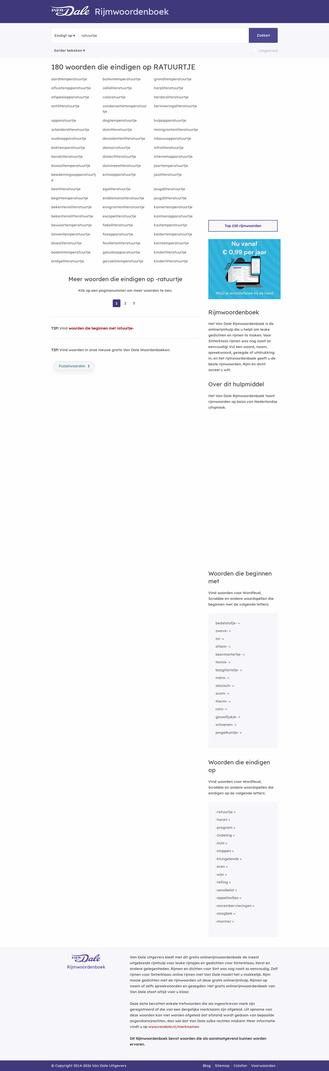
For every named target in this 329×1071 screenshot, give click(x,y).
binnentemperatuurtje (70, 234)
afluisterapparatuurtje (71, 88)
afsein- (222, 646)
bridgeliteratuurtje (67, 261)
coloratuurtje (114, 97)
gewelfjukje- (226, 717)
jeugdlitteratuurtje (170, 198)
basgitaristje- (227, 670)
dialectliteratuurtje (119, 156)
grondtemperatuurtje (172, 79)
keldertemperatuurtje (173, 234)
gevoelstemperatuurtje (123, 261)
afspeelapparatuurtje (70, 97)
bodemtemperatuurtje (71, 252)
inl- (218, 638)
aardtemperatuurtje (69, 79)
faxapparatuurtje (118, 234)
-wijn (220, 874)
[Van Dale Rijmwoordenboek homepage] (73, 11)
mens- (221, 677)
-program (224, 827)
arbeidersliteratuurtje (70, 129)
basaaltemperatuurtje (70, 165)
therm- (222, 701)
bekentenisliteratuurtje (71, 207)
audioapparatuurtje (68, 138)
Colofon (240, 1065)
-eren (220, 866)
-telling (222, 882)
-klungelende (227, 858)
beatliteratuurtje (66, 189)
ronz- (220, 709)
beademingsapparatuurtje (73, 177)
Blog (207, 1065)
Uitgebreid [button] (268, 50)
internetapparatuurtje (173, 156)
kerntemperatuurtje (171, 243)
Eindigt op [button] (63, 35)
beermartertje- (229, 654)
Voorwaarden (263, 1065)
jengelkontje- (227, 732)
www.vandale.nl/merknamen (173, 1026)
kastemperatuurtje (170, 225)
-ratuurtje (224, 812)
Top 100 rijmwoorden (243, 225)
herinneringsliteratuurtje (175, 106)
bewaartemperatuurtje (71, 225)
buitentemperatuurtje (122, 79)
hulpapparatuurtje (170, 120)
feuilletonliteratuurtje (121, 243)
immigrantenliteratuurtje (176, 129)
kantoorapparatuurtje (173, 216)
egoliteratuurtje (117, 189)
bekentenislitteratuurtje (72, 216)
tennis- (222, 662)
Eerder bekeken (68, 50)
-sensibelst (225, 890)
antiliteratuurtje (65, 106)
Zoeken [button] (263, 35)
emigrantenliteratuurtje (124, 207)
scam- (221, 693)
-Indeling (224, 835)
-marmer (223, 921)
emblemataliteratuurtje (123, 198)
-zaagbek (224, 913)
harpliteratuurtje (168, 88)
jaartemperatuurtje (171, 165)
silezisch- (223, 685)
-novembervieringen (234, 905)
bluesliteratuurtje (66, 243)
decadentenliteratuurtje (124, 138)
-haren (221, 819)
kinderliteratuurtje (170, 252)
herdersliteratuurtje (171, 97)
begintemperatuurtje (69, 198)
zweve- (222, 630)
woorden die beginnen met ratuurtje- (101, 328)
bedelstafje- (226, 623)
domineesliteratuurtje (122, 165)
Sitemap (222, 1065)
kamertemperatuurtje (173, 207)
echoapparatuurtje (119, 174)
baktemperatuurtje (68, 147)
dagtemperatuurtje (120, 120)
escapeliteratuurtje (119, 216)
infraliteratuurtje (169, 147)
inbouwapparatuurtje (172, 138)
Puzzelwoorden (74, 365)
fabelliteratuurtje (118, 225)
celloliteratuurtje (117, 88)
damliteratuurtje (117, 129)
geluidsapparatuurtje (121, 252)
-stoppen (223, 851)
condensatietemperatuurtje (125, 109)
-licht (220, 843)
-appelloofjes (227, 897)
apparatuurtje (63, 120)
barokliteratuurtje (67, 156)
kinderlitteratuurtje (171, 261)
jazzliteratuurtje (168, 174)
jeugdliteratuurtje (169, 189)
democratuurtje (116, 147)
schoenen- (225, 724)
